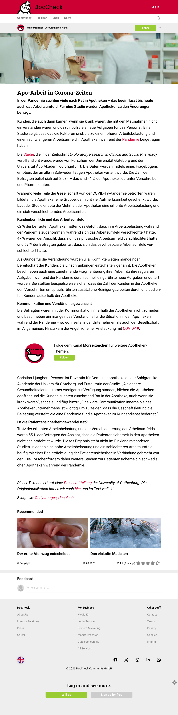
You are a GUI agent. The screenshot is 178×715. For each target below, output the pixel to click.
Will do (66, 694)
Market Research (88, 635)
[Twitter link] (126, 660)
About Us (22, 614)
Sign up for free (111, 694)
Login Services (87, 621)
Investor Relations (28, 621)
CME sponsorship (88, 641)
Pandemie (130, 139)
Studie (28, 154)
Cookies (152, 635)
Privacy (151, 628)
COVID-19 (131, 328)
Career (21, 635)
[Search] (158, 18)
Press (20, 628)
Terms (151, 621)
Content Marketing (89, 628)
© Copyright (23, 563)
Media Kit (83, 614)
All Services (85, 648)
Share (145, 27)
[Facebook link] (115, 660)
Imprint (151, 641)
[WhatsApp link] (159, 660)
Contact (152, 614)
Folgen (64, 357)
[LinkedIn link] (148, 660)
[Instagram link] (137, 660)
